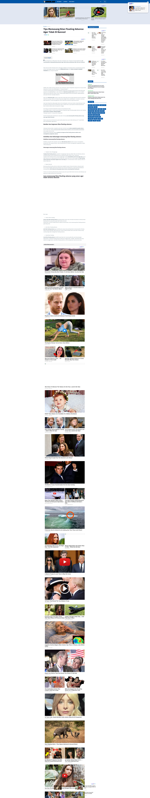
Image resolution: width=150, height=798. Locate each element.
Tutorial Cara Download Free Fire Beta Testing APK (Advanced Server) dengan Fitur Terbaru (96, 87)
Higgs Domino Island (92, 108)
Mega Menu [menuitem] (71, 1)
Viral (94, 120)
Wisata (98, 120)
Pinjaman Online (101, 112)
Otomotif (94, 112)
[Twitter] (46, 34)
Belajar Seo (96, 105)
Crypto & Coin (102, 105)
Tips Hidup (98, 116)
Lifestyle (97, 110)
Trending (100, 118)
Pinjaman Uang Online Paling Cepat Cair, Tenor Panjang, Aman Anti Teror (96, 98)
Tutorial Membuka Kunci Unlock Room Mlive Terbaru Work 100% (96, 93)
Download (90, 107)
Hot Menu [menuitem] (59, 1)
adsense (48, 26)
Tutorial (90, 120)
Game (95, 107)
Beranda (45, 26)
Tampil (49, 57)
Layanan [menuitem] (65, 1)
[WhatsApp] (48, 34)
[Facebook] (45, 34)
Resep (90, 114)
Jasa (104, 108)
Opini (90, 112)
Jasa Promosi (91, 110)
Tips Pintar (91, 118)
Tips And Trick (91, 116)
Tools (96, 118)
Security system (96, 114)
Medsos (102, 110)
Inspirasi (100, 108)
